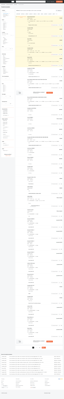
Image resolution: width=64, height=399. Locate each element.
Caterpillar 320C (4, 370)
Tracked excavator (30, 209)
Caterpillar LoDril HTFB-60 (31, 108)
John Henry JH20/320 (30, 148)
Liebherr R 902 (29, 306)
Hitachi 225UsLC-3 (30, 317)
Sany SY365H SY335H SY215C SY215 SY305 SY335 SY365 (37, 79)
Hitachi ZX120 (29, 57)
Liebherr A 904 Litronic (31, 263)
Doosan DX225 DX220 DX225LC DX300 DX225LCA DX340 (36, 97)
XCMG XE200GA (30, 186)
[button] (59, 25)
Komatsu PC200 (4, 358)
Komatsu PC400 (4, 364)
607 (39, 347)
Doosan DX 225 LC (30, 274)
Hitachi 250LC (29, 328)
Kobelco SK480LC (30, 157)
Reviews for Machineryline (19, 385)
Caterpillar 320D (30, 166)
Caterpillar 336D (4, 360)
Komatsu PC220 (4, 362)
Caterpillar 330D (4, 372)
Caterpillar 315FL (30, 296)
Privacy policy (18, 382)
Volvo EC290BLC (30, 117)
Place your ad (50, 92)
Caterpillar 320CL (4, 366)
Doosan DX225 (4, 368)
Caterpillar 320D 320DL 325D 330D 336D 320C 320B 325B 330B (37, 137)
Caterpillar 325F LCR (30, 285)
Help (2, 382)
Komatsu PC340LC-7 (30, 252)
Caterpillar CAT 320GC (31, 68)
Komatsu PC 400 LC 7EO (31, 177)
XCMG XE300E (29, 196)
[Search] (16, 1)
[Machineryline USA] (5, 1)
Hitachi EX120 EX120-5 (31, 16)
